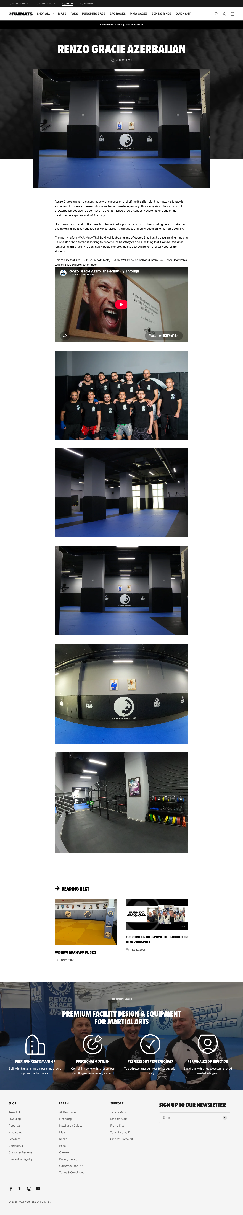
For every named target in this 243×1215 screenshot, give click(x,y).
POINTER (45, 1201)
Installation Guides (70, 1125)
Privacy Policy (68, 1159)
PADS (74, 14)
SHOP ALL (43, 14)
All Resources (67, 1112)
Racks (63, 1139)
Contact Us (16, 1145)
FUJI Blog (15, 1119)
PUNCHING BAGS (93, 14)
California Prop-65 (71, 1166)
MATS (62, 14)
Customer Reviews (20, 1152)
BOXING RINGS (161, 14)
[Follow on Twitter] (20, 1188)
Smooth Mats (118, 1119)
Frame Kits (117, 1125)
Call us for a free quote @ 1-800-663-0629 (121, 24)
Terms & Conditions (71, 1172)
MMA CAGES (138, 14)
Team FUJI (15, 1112)
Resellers (14, 1139)
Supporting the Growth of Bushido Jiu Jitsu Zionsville (157, 939)
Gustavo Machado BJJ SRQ (75, 952)
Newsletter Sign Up (21, 1159)
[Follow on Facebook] (11, 1188)
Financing (65, 1119)
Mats (62, 1132)
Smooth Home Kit (121, 1139)
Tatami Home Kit (120, 1132)
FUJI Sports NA (17, 3)
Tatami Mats (118, 1112)
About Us (14, 1125)
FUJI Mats (67, 3)
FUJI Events (86, 3)
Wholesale (15, 1132)
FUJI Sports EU (44, 3)
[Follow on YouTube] (38, 1188)
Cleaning (64, 1152)
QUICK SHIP (183, 14)
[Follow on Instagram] (29, 1188)
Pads (62, 1145)
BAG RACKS (118, 14)
